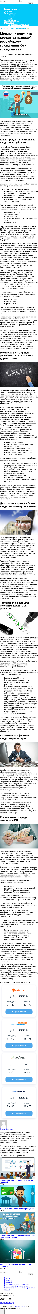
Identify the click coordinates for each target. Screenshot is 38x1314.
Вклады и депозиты (12, 9)
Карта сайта (8, 1282)
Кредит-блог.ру (20, 1306)
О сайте (7, 1278)
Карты (10, 19)
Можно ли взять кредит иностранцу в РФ (17, 1209)
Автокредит (9, 11)
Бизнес (11, 17)
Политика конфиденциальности (16, 1286)
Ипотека (11, 15)
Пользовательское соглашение (16, 1284)
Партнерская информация (18, 25)
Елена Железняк (6, 1129)
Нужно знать (9, 23)
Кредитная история (11, 21)
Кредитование (10, 13)
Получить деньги (19, 1012)
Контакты (8, 1280)
